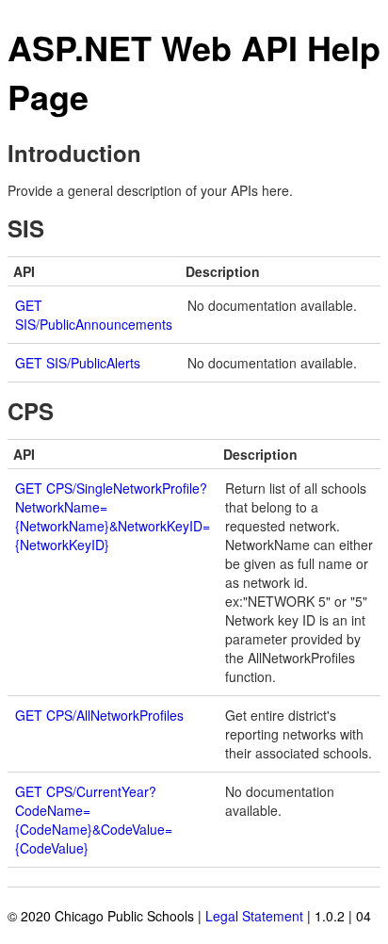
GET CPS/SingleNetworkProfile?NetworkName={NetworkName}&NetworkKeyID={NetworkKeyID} (112, 516)
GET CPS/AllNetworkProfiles (99, 715)
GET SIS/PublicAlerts (77, 362)
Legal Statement (254, 915)
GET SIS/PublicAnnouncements (93, 315)
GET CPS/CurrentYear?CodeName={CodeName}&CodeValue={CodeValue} (93, 819)
